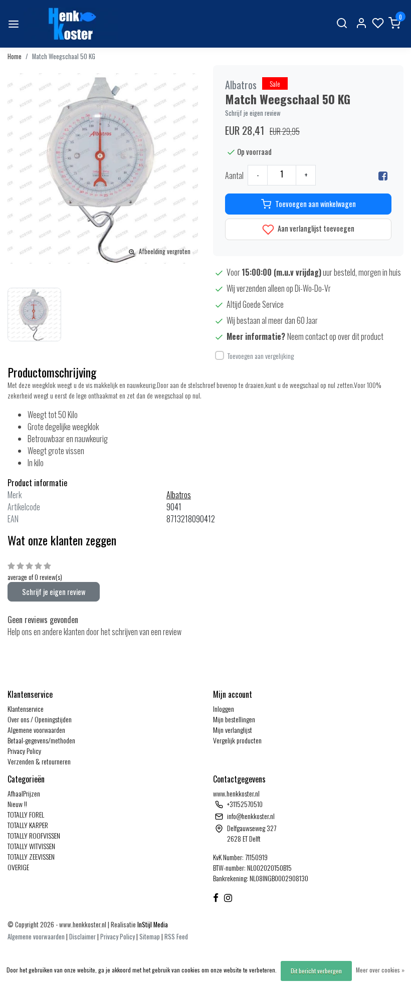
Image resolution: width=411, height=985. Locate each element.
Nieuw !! (17, 804)
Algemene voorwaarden (36, 729)
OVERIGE (18, 867)
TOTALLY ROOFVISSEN (34, 835)
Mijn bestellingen (234, 719)
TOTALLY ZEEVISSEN (31, 856)
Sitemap (149, 936)
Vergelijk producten (237, 740)
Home (15, 56)
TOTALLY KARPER (28, 825)
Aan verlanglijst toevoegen (315, 228)
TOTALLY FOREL (26, 814)
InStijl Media (152, 924)
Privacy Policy (24, 750)
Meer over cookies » (380, 969)
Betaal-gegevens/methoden (41, 740)
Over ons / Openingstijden (40, 719)
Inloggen (223, 708)
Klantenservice (26, 708)
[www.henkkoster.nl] (71, 24)
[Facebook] (382, 175)
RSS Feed (176, 936)
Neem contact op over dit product (335, 336)
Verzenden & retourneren (39, 761)
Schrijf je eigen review (253, 113)
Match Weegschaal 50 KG (63, 56)
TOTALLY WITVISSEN (31, 846)
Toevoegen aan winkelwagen (315, 204)
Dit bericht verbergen (316, 970)
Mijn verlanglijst (232, 729)
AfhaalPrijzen (24, 793)
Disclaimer (82, 936)
